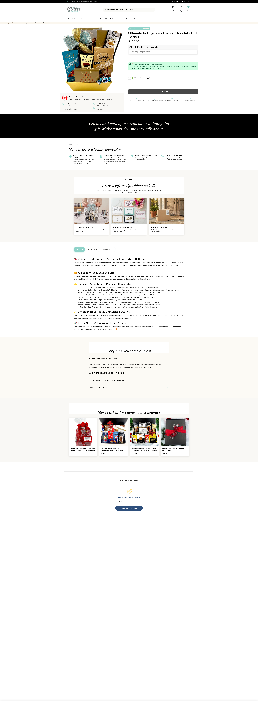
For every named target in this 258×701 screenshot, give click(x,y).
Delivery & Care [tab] (108, 249)
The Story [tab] (79, 249)
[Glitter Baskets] (78, 10)
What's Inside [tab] (93, 249)
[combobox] (129, 10)
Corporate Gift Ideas (12, 23)
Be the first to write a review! (129, 508)
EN (188, 2)
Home (3, 23)
